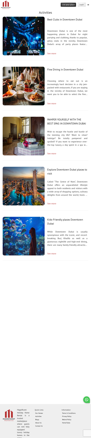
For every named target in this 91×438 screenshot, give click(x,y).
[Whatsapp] (86, 399)
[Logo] (6, 5)
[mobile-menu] (88, 5)
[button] (86, 399)
